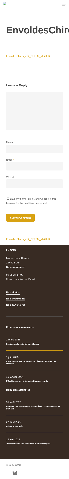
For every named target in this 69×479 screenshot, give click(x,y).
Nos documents (15, 298)
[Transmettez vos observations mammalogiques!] (34, 441)
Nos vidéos (13, 292)
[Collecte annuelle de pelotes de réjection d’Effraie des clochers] (34, 360)
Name (10, 142)
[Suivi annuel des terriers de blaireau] (34, 341)
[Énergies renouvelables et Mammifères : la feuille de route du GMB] (34, 405)
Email (10, 159)
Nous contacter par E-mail (20, 279)
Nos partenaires (15, 304)
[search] (56, 4)
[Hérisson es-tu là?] (34, 424)
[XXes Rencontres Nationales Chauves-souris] (34, 379)
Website (10, 177)
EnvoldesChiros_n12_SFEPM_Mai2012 (28, 56)
